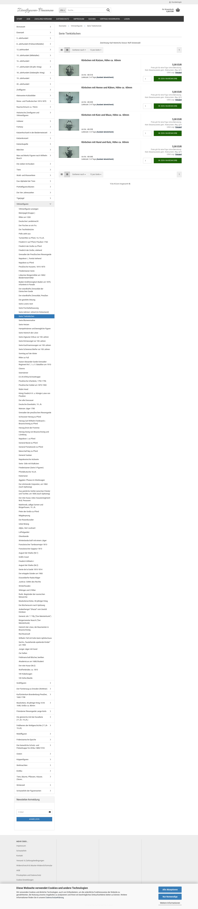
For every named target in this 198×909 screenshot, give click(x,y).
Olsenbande (24, 536)
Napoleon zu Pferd (26, 263)
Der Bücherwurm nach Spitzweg (32, 605)
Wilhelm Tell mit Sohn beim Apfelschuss (35, 638)
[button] (62, 50)
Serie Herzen (24, 324)
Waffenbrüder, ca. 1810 (28, 670)
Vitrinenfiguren (22, 204)
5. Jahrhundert (22, 38)
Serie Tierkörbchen (26, 316)
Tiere (19, 170)
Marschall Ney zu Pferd (28, 451)
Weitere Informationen (170, 903)
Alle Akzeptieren (170, 889)
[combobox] (79, 50)
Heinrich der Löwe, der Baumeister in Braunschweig (34, 628)
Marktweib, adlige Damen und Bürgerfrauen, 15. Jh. (31, 506)
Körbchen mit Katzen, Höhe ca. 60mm (101, 60)
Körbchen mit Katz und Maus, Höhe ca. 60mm (105, 115)
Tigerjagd (20, 198)
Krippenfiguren (22, 759)
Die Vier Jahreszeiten (25, 192)
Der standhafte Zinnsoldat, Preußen (33, 295)
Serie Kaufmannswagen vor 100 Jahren (35, 345)
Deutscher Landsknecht (28, 221)
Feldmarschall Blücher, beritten (31, 657)
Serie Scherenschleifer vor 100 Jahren (34, 349)
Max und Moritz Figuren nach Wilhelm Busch (32, 156)
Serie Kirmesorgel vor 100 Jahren (32, 341)
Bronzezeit (21, 27)
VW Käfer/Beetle (25, 678)
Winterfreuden (24, 586)
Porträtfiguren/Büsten (25, 187)
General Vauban (25, 455)
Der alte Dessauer (26, 400)
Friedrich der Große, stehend (30, 250)
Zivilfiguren (21, 90)
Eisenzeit (20, 32)
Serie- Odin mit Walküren (29, 463)
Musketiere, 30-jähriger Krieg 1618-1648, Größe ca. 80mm (31, 704)
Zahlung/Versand (43, 19)
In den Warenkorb (167, 79)
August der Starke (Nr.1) (28, 553)
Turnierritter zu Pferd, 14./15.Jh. (31, 238)
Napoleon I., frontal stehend (30, 258)
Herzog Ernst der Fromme (29, 428)
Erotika (19, 771)
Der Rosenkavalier (26, 520)
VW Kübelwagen (25, 674)
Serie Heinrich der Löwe (28, 333)
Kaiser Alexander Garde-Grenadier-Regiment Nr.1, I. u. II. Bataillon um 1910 (35, 363)
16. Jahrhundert (23, 61)
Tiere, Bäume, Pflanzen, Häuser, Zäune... (29, 778)
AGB (28, 19)
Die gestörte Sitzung (27, 300)
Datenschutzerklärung (55, 897)
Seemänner (23, 373)
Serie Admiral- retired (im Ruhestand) (34, 312)
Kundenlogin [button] (176, 2)
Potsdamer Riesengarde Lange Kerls (31, 711)
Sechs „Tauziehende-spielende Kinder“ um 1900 (34, 643)
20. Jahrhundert (23, 84)
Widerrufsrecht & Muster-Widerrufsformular (34, 865)
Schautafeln (21, 851)
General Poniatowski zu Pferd (31, 447)
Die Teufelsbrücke (26, 229)
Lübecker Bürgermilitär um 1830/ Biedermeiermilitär (32, 276)
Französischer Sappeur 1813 (30, 549)
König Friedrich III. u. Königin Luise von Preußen (34, 394)
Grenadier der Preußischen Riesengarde (35, 254)
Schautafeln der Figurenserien (29, 791)
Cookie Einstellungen (24, 880)
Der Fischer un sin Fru (28, 225)
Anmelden (34, 819)
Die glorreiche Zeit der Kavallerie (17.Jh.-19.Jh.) (30, 718)
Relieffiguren (22, 734)
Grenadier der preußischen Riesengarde (35, 412)
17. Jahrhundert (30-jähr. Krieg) (29, 67)
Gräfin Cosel (24, 557)
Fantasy (20, 127)
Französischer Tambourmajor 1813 (33, 544)
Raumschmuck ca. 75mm (27, 107)
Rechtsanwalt (24, 634)
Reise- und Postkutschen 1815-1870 (31, 101)
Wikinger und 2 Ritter (27, 590)
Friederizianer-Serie (26, 271)
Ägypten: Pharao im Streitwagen (32, 480)
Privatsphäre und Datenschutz (28, 875)
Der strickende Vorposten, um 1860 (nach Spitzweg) (33, 485)
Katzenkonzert (22, 138)
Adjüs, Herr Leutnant (27, 528)
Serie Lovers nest (26, 304)
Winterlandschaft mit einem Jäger (33, 540)
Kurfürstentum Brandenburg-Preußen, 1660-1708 (32, 695)
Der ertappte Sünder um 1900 (31, 573)
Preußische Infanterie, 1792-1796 (32, 381)
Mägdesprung (24, 515)
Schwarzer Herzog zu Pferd (30, 417)
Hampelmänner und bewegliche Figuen (35, 328)
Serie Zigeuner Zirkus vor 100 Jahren (34, 337)
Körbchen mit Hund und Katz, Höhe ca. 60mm (105, 142)
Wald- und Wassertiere (26, 175)
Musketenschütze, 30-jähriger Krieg (33, 601)
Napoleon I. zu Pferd (27, 439)
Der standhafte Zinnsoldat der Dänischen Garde (31, 290)
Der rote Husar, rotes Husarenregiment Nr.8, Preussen (34, 499)
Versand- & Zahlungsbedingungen (30, 860)
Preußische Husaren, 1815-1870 (32, 267)
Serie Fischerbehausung (29, 308)
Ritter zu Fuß (24, 357)
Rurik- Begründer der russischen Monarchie (32, 595)
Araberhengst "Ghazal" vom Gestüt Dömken (33, 610)
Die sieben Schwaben (25, 164)
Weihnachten (22, 765)
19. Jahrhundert (23, 78)
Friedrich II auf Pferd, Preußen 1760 (33, 242)
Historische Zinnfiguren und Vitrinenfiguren (28, 114)
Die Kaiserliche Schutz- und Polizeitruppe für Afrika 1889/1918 (30, 746)
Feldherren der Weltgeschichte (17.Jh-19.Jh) (32, 726)
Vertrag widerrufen (110, 19)
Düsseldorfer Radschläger (29, 578)
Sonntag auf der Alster (28, 353)
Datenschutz (62, 19)
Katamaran (23, 476)
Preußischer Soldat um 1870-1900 (33, 385)
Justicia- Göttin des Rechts (30, 582)
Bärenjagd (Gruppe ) (27, 213)
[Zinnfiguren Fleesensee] (35, 10)
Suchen (92, 19)
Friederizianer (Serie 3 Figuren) (31, 468)
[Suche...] (108, 10)
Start (19, 19)
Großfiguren (21, 683)
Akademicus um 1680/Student (31, 661)
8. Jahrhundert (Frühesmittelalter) (30, 44)
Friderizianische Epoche (26, 740)
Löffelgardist (24, 532)
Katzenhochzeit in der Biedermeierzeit (32, 133)
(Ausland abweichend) (105, 77)
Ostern (19, 754)
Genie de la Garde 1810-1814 (30, 569)
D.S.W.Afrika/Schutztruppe (29, 377)
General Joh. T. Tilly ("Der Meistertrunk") (35, 616)
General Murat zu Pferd (28, 443)
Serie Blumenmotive (27, 320)
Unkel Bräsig (24, 524)
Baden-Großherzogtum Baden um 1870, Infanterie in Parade (35, 283)
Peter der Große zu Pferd (29, 511)
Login (127, 19)
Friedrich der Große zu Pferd (30, 246)
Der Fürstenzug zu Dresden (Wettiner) (32, 689)
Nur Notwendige (170, 897)
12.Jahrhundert (23, 50)
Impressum (78, 19)
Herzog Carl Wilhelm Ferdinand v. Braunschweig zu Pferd (32, 422)
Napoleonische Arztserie (29, 459)
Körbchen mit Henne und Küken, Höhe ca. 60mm (106, 87)
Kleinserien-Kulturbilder (26, 95)
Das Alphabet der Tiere (26, 181)
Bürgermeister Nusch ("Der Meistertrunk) (30, 621)
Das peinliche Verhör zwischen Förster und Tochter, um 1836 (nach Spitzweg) (34, 492)
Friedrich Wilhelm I (26, 561)
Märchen (20, 150)
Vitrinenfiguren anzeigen (28, 209)
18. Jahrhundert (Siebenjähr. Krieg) (31, 73)
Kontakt (19, 856)
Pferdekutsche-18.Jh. (27, 472)
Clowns (22, 368)
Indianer (20, 121)
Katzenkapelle (22, 144)
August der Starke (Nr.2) (28, 565)
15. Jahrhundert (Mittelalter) (28, 55)
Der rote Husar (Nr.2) (27, 666)
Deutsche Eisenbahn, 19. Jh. (30, 404)
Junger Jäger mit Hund (28, 649)
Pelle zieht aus (25, 234)
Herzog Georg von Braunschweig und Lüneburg (34, 433)
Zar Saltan (23, 653)
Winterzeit (21, 785)
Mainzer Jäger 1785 (27, 408)
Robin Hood (23, 389)
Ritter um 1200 (25, 217)
